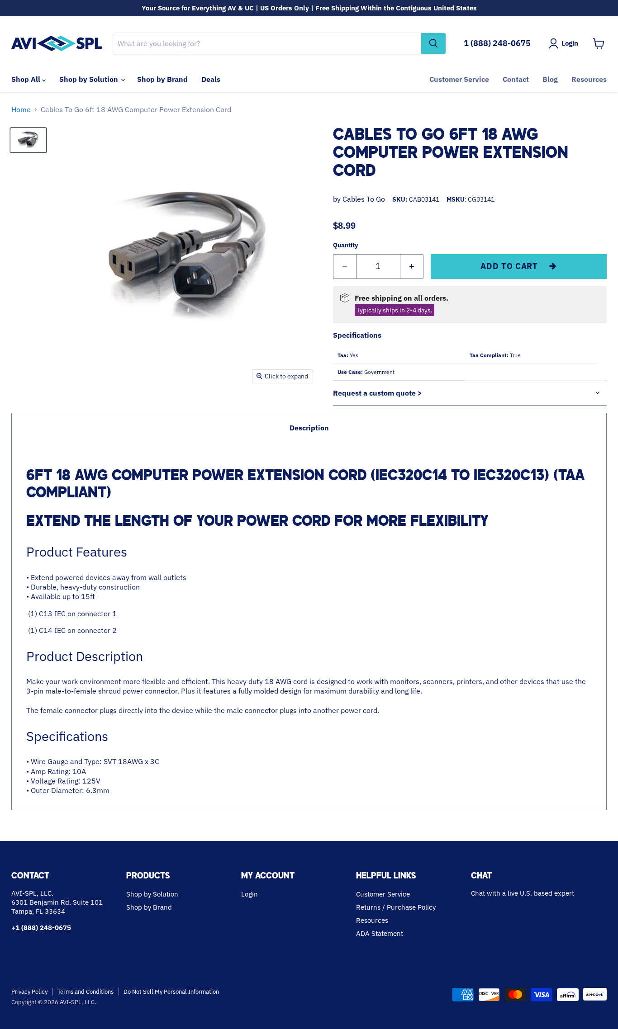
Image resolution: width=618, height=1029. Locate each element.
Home (21, 109)
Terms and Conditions (85, 992)
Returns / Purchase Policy (396, 907)
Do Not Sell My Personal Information (171, 992)
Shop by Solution (89, 79)
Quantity (345, 245)
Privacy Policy (29, 992)
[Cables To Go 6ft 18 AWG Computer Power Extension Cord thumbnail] (28, 140)
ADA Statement (379, 933)
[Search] (433, 43)
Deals (210, 79)
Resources (589, 79)
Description (309, 427)
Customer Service (459, 79)
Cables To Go (363, 198)
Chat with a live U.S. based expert (522, 893)
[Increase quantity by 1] (411, 266)
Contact (516, 79)
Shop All (26, 79)
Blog (550, 79)
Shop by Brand (162, 79)
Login (249, 894)
